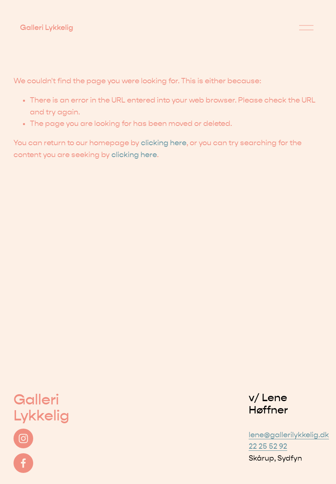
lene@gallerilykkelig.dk (289, 435)
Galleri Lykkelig (46, 27)
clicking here (163, 143)
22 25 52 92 (268, 446)
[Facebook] (23, 463)
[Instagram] (23, 438)
